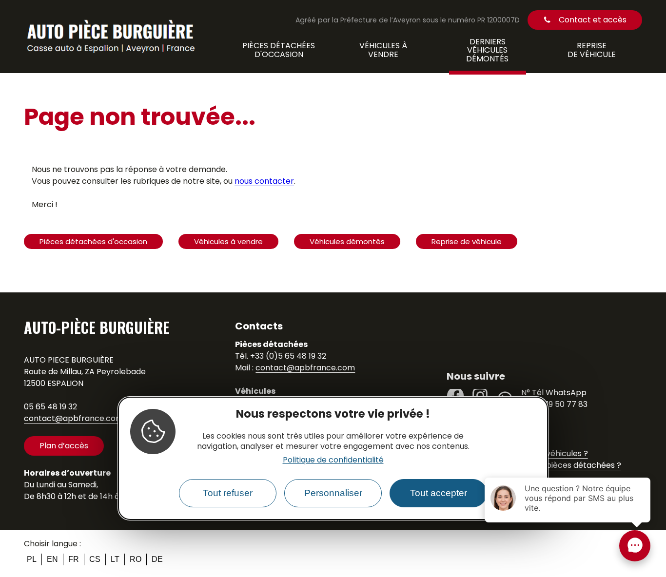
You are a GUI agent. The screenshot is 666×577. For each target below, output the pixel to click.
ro (135, 559)
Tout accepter (438, 493)
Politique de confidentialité (333, 460)
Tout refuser (228, 493)
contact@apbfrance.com (73, 418)
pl (32, 559)
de (157, 559)
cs (94, 559)
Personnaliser (333, 493)
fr (73, 559)
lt (115, 559)
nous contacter (264, 181)
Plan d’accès (63, 445)
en (52, 559)
